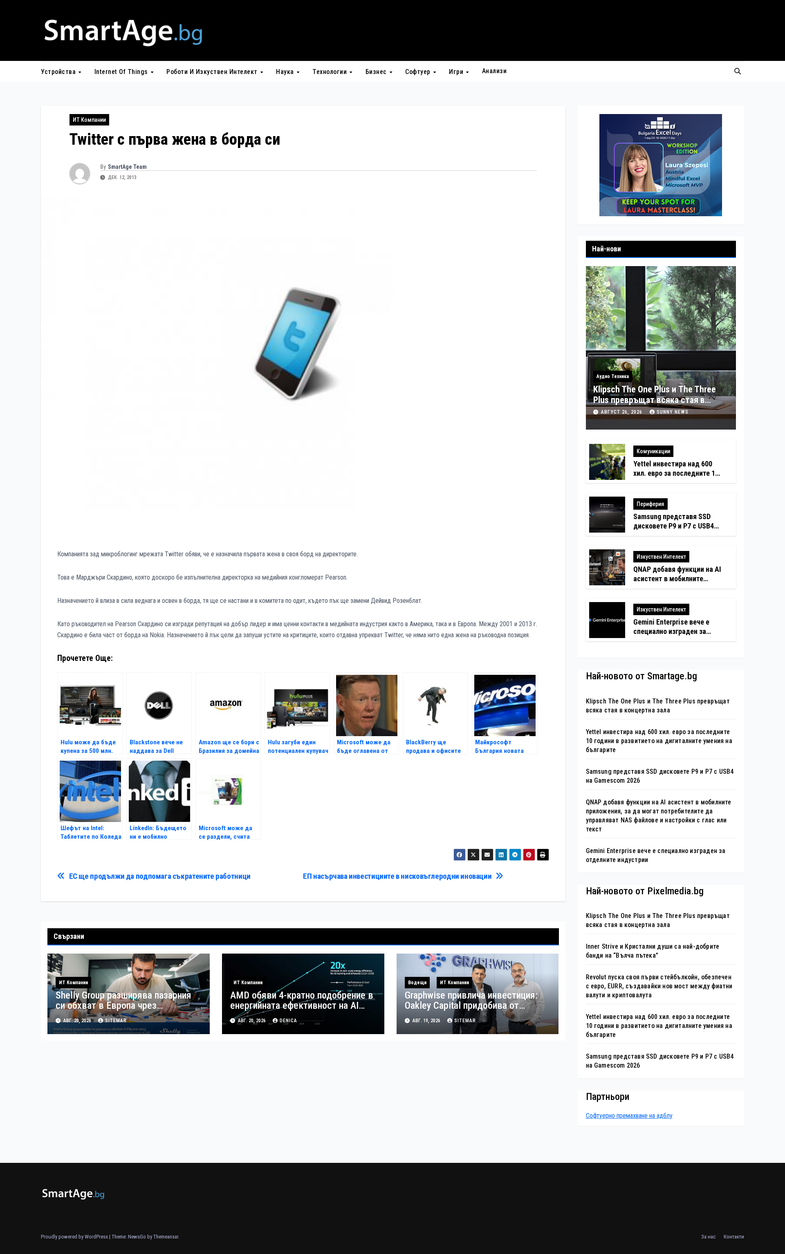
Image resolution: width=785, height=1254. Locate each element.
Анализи (494, 71)
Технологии (330, 71)
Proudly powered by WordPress (75, 1237)
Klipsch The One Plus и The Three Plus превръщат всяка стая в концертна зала (654, 400)
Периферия (650, 504)
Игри (457, 71)
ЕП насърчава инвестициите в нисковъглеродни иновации (397, 876)
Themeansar (165, 1237)
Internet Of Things (122, 71)
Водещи (417, 982)
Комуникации (653, 451)
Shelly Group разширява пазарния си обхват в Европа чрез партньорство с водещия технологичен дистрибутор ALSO (123, 1011)
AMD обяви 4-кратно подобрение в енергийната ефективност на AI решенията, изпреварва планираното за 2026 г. (301, 1011)
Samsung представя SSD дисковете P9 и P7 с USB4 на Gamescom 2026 (673, 526)
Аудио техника (613, 376)
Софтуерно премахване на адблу (629, 1116)
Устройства (59, 71)
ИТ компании (89, 119)
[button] (737, 71)
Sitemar (116, 1020)
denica (288, 1020)
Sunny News (673, 412)
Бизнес (377, 71)
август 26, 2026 (622, 412)
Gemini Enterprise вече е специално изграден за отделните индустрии (671, 631)
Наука (286, 71)
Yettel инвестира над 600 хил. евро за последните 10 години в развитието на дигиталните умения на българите (659, 741)
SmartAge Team (127, 166)
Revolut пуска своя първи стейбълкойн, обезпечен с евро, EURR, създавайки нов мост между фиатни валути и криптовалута (659, 986)
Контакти (734, 1237)
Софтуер (418, 71)
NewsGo (137, 1237)
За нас (708, 1237)
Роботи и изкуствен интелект (212, 71)
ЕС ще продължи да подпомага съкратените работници (160, 876)
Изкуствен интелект (661, 556)
